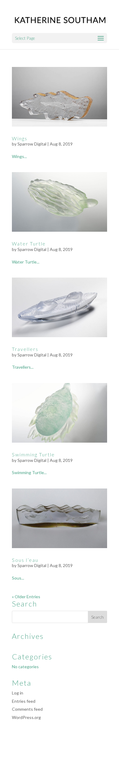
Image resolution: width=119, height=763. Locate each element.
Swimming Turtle (33, 454)
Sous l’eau (25, 560)
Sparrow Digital (31, 143)
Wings (19, 138)
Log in (17, 692)
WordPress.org (26, 717)
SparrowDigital (86, 755)
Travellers (25, 349)
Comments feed (27, 709)
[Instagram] (69, 746)
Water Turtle (29, 243)
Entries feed (23, 701)
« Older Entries (26, 596)
